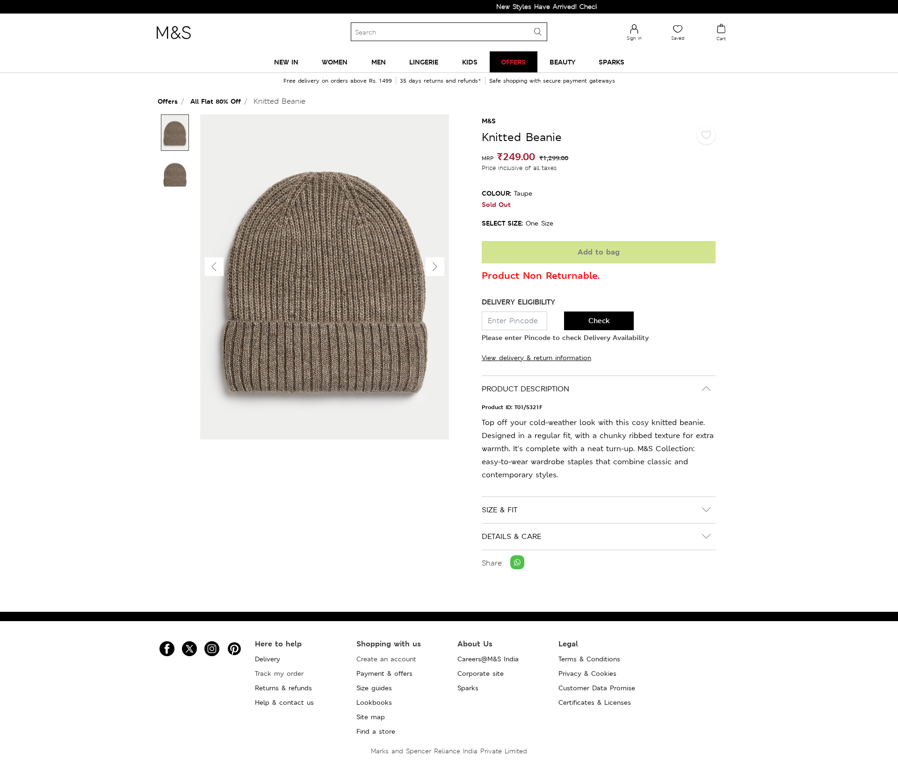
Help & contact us (284, 702)
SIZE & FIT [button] (499, 510)
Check (599, 321)
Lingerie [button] (423, 61)
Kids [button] (470, 61)
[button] (435, 266)
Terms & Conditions (589, 659)
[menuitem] (286, 61)
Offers (168, 101)
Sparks (467, 688)
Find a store (375, 731)
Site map (370, 717)
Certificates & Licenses (594, 702)
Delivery (267, 659)
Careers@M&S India (488, 659)
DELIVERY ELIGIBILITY (518, 302)
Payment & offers (384, 673)
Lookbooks (374, 702)
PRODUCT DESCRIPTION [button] (525, 389)
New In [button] (286, 61)
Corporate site (480, 673)
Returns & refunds (283, 688)
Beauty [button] (562, 61)
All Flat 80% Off (215, 101)
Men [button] (378, 61)
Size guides (374, 688)
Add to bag (599, 252)
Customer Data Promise (596, 688)
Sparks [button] (611, 61)
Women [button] (335, 61)
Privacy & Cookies (587, 673)
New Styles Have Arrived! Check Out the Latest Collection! (572, 6)
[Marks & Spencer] (173, 41)
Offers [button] (513, 61)
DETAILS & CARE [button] (511, 536)
